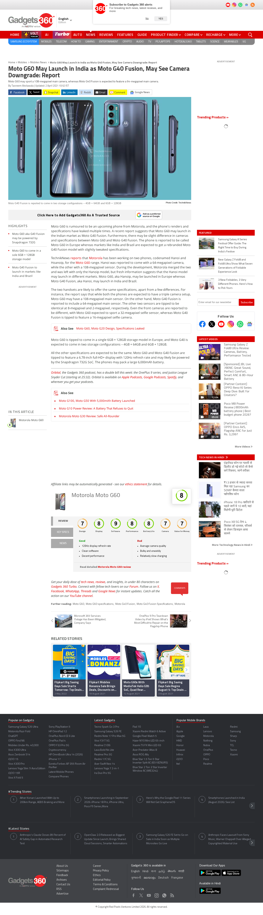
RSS (59, 889)
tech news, (88, 582)
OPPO (206, 754)
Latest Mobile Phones (61, 772)
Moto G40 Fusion (125, 604)
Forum (133, 586)
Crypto (127, 41)
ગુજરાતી (136, 877)
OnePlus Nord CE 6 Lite (62, 736)
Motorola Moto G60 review (114, 567)
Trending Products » (213, 117)
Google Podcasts (155, 377)
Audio (140, 41)
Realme (207, 763)
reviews (100, 582)
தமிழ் (162, 871)
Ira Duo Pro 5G (102, 773)
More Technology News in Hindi (231, 545)
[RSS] (252, 5)
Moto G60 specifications (100, 604)
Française (177, 877)
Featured (205, 233)
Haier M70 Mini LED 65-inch (148, 740)
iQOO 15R (14, 773)
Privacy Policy (101, 870)
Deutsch (163, 877)
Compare (192, 34)
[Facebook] (202, 324)
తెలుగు (172, 871)
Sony (233, 740)
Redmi (234, 726)
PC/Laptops (163, 41)
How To (76, 41)
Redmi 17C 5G (102, 759)
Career (97, 866)
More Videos (243, 446)
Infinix (179, 754)
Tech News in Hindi (212, 457)
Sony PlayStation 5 (59, 726)
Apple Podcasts (132, 377)
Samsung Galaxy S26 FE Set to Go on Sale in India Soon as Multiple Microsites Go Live (167, 839)
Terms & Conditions (105, 884)
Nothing (207, 740)
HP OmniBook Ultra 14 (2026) (66, 754)
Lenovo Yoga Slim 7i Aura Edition (26, 768)
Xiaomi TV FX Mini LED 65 (147, 745)
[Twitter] (212, 324)
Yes (160, 18)
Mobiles (46, 41)
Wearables (231, 41)
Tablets (201, 41)
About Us (62, 866)
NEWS (63, 543)
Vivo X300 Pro (16, 763)
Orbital (55, 372)
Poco (206, 759)
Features (125, 34)
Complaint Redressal (106, 889)
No (147, 18)
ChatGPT (13, 736)
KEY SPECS (63, 532)
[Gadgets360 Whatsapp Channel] (240, 324)
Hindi (145, 871)
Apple (179, 731)
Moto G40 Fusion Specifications (155, 604)
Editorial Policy (102, 880)
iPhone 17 (55, 759)
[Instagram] (230, 324)
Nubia (206, 745)
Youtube (149, 894)
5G (244, 41)
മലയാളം (150, 877)
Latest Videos (208, 339)
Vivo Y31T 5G (102, 740)
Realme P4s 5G (103, 754)
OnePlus (208, 750)
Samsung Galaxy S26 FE (107, 731)
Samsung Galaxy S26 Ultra (23, 726)
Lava (206, 726)
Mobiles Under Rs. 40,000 (23, 745)
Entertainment (108, 41)
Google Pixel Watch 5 (145, 736)
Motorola (95, 258)
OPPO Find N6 (16, 740)
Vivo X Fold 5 (15, 777)
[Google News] (249, 324)
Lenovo (207, 731)
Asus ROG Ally (141, 754)
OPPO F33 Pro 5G (59, 745)
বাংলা (153, 871)
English (135, 871)
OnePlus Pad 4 (57, 740)
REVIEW (63, 521)
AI (47, 34)
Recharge (214, 34)
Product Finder (164, 34)
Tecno (233, 750)
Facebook (57, 591)
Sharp (233, 736)
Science (214, 41)
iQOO (179, 759)
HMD (179, 740)
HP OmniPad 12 (58, 731)
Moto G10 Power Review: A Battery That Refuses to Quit (96, 408)
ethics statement (136, 484)
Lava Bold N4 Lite (104, 750)
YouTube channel (81, 596)
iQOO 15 (13, 759)
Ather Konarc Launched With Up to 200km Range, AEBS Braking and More (42, 800)
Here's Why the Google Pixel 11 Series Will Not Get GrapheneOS (168, 800)
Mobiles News (38, 62)
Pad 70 (137, 726)
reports (75, 258)
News (90, 34)
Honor (180, 745)
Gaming (90, 41)
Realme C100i (102, 745)
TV (149, 41)
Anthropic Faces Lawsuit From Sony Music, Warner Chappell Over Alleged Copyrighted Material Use (229, 839)
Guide (142, 34)
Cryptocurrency (57, 750)
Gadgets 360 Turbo (64, 586)
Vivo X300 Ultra (17, 750)
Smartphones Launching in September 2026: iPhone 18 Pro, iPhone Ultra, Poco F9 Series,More (106, 802)
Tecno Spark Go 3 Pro (106, 726)
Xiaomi (234, 754)
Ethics (97, 875)
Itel (178, 763)
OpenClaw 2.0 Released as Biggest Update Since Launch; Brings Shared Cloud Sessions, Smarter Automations (105, 839)
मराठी (181, 871)
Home (14, 34)
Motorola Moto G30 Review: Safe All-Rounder (89, 416)
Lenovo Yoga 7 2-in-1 (106, 768)
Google (180, 736)
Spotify (171, 377)
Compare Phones (59, 776)
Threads (86, 591)
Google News (107, 591)
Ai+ (178, 726)
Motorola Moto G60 (95, 496)
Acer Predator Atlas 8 (145, 750)
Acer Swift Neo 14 (104, 763)
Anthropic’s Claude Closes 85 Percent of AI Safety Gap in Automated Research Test (43, 839)
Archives (61, 880)
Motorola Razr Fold (19, 731)
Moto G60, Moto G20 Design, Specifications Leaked (110, 328)
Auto (77, 34)
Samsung (235, 731)
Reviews (106, 34)
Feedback (62, 875)
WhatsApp (72, 591)
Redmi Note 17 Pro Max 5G (109, 736)
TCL (232, 745)
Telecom (61, 41)
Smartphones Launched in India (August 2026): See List (226, 800)
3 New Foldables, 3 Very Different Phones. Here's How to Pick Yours (235, 284)
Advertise (62, 893)
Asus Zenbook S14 (19, 754)
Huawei (180, 750)
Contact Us (63, 884)
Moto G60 (83, 262)
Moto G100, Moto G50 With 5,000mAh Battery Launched (97, 401)
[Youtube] (221, 324)
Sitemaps (62, 870)
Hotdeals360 (183, 41)
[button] (186, 669)
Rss (172, 894)
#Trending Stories (20, 791)
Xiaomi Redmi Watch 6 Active (149, 731)
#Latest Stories (18, 828)
